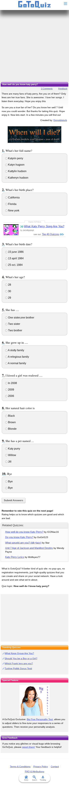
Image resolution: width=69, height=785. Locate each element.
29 (9, 297)
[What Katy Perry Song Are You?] (11, 229)
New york (13, 210)
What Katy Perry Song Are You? (44, 226)
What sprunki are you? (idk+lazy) (23, 542)
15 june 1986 (15, 251)
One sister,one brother (20, 317)
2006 (10, 396)
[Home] (34, 4)
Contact (55, 766)
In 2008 (12, 383)
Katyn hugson (15, 164)
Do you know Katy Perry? (19, 537)
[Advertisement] (34, 46)
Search (34, 780)
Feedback (62, 89)
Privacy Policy (40, 766)
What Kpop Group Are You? (19, 653)
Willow (11, 455)
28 (9, 284)
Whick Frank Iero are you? (19, 663)
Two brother (14, 330)
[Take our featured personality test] (34, 700)
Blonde (12, 428)
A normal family (16, 363)
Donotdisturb (60, 120)
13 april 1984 (15, 258)
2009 (10, 389)
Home (26, 780)
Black (11, 415)
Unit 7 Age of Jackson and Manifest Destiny (29, 548)
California (13, 197)
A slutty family (15, 350)
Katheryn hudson (17, 177)
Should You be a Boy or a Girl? (21, 658)
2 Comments (47, 89)
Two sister (13, 323)
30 (9, 291)
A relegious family (18, 356)
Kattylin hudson (16, 171)
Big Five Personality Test (40, 719)
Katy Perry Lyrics (14, 557)
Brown (11, 422)
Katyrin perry (15, 158)
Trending (43, 780)
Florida (11, 204)
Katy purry (13, 448)
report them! (28, 747)
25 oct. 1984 (15, 264)
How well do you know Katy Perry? (24, 531)
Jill (9, 461)
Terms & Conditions (20, 766)
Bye (10, 481)
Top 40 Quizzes (50, 234)
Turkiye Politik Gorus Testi (18, 668)
